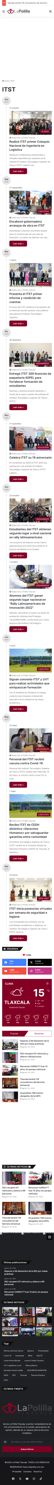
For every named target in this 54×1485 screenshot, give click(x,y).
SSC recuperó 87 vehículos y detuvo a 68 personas (13, 1190)
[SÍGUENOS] (49, 1236)
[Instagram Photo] (11, 1243)
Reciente (39, 1033)
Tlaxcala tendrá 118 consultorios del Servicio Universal (29, 3)
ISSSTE (39, 1356)
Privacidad (16, 1471)
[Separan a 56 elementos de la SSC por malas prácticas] (10, 1044)
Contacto (27, 1471)
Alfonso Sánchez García (13, 1351)
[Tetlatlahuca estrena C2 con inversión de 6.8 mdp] (27, 1331)
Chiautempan (43, 1351)
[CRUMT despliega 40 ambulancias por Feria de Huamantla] (10, 1321)
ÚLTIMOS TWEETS (13, 1388)
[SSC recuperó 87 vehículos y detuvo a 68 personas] (10, 1057)
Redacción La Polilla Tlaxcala (23, 138)
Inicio (6, 81)
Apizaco (30, 1351)
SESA (6, 1375)
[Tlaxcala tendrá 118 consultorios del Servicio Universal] (10, 1083)
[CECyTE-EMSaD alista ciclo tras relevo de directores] (10, 1331)
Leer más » (18, 171)
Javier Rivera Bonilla (12, 1360)
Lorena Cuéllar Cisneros (34, 1360)
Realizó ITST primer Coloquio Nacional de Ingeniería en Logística (29, 145)
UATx (6, 1380)
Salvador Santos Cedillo (13, 1370)
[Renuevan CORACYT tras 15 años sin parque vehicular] (10, 1070)
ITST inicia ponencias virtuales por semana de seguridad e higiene (30, 912)
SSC (14, 1375)
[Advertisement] (27, 47)
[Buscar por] (50, 12)
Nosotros (38, 1471)
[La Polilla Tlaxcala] (18, 11)
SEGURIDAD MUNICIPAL (37, 1370)
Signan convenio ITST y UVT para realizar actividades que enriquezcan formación (29, 683)
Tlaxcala (23, 1375)
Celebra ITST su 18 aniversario (30, 457)
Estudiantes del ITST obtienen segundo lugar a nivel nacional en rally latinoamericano (30, 533)
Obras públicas (31, 1365)
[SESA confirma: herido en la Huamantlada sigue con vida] (44, 1331)
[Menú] (3, 12)
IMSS (30, 1356)
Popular (14, 1033)
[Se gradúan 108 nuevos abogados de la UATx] (10, 1097)
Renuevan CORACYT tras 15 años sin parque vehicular (40, 1190)
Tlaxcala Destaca (38, 1375)
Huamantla (19, 1356)
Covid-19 (7, 1356)
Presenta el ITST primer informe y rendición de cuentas (25, 298)
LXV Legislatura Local (12, 1365)
